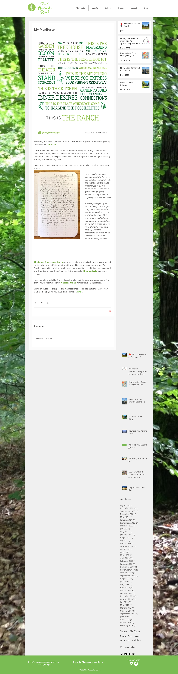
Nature (123, 636)
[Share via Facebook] (35, 303)
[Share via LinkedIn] (48, 303)
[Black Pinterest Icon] (121, 654)
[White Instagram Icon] (132, 664)
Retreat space (134, 636)
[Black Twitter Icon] (133, 654)
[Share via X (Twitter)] (41, 303)
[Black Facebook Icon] (129, 654)
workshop (136, 640)
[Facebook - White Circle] (136, 664)
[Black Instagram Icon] (125, 654)
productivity (125, 640)
